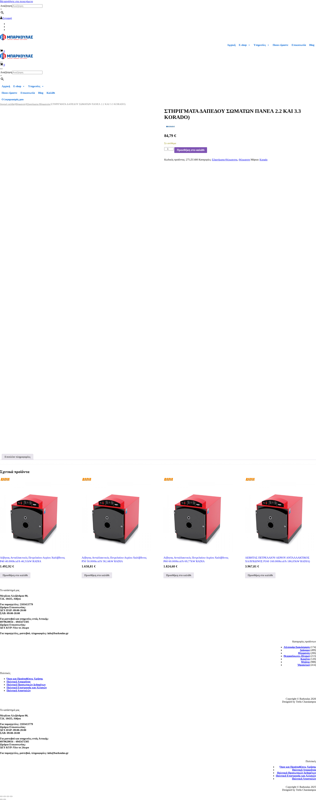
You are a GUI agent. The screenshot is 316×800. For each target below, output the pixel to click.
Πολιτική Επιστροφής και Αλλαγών (27, 687)
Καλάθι (51, 92)
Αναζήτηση (6, 5)
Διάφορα (305, 650)
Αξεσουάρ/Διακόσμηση (297, 647)
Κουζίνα (305, 659)
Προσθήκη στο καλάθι (190, 150)
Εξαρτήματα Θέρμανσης (38, 104)
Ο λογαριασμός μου (13, 99)
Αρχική (231, 45)
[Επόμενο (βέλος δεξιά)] (4, 799)
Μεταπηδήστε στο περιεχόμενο (16, 1)
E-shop (243, 45)
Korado (263, 159)
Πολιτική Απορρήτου (18, 681)
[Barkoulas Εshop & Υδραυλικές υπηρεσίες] (16, 39)
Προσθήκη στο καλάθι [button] (15, 575)
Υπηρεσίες (260, 45)
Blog (311, 45)
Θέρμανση (20, 104)
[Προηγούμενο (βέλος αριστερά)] (1, 799)
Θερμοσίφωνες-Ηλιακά (297, 656)
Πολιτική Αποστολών (19, 690)
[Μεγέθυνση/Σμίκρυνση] (1, 796)
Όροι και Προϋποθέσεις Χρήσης (25, 678)
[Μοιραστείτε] (8, 796)
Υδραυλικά (303, 664)
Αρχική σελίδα (7, 104)
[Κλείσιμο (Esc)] (11, 796)
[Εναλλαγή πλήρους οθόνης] (4, 796)
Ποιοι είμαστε (280, 45)
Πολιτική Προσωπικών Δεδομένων (26, 684)
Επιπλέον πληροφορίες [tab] (17, 456)
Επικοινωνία (299, 45)
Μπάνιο (305, 662)
